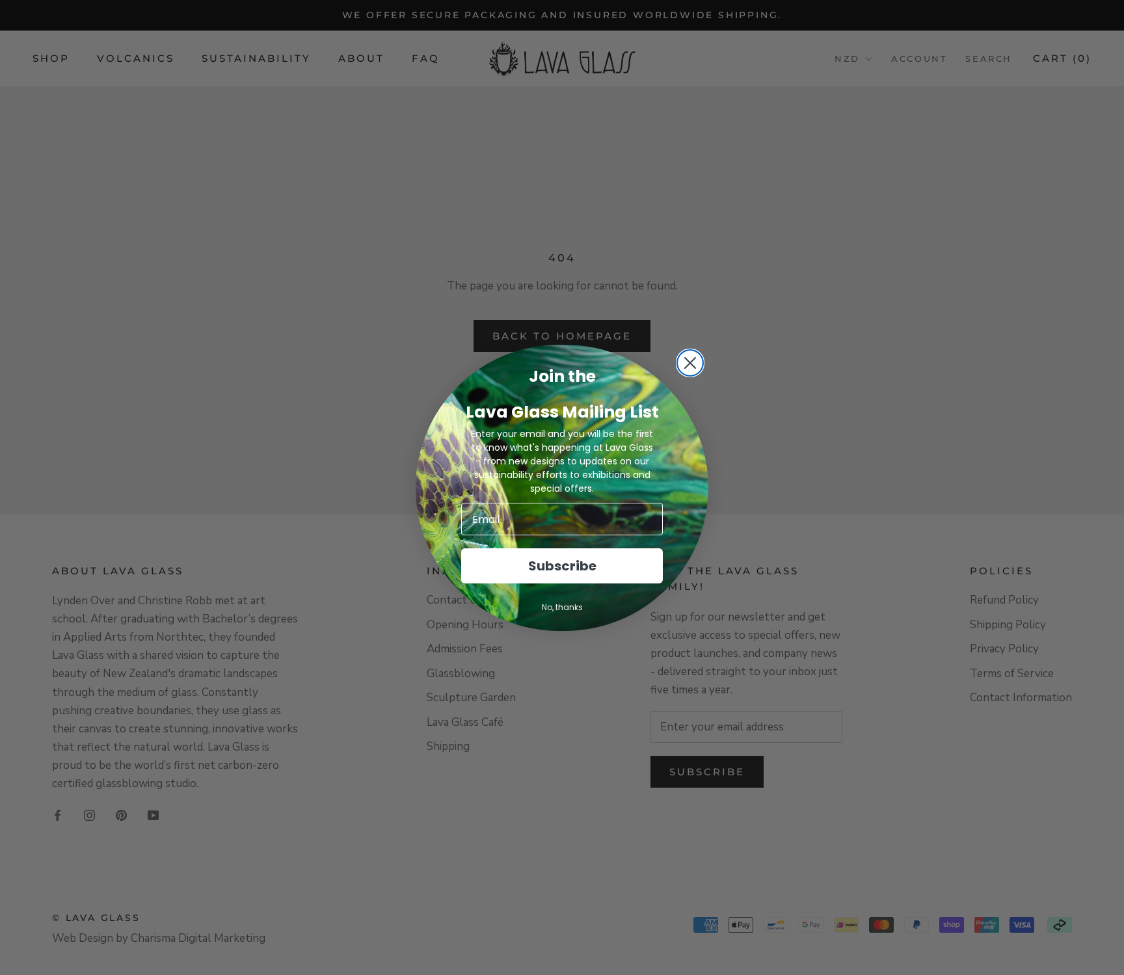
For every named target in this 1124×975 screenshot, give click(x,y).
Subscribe (562, 566)
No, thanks (562, 607)
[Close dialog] (690, 363)
